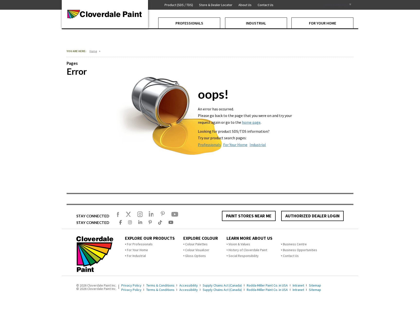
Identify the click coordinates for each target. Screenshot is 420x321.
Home (93, 51)
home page (251, 122)
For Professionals (140, 244)
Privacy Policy (131, 285)
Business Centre (295, 244)
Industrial (258, 144)
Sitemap (315, 285)
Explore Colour (200, 238)
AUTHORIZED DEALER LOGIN (312, 216)
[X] (128, 216)
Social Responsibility (243, 256)
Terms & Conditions (160, 285)
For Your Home (235, 144)
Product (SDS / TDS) (179, 5)
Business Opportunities (300, 250)
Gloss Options (195, 256)
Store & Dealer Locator (215, 5)
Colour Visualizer (197, 250)
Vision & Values (239, 244)
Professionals (209, 144)
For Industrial (136, 256)
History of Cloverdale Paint (247, 250)
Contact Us (291, 256)
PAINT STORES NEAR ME (248, 216)
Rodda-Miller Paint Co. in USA (267, 285)
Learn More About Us (249, 238)
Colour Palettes (196, 244)
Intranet (298, 285)
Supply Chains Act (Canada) (222, 285)
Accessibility (188, 285)
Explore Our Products (150, 238)
